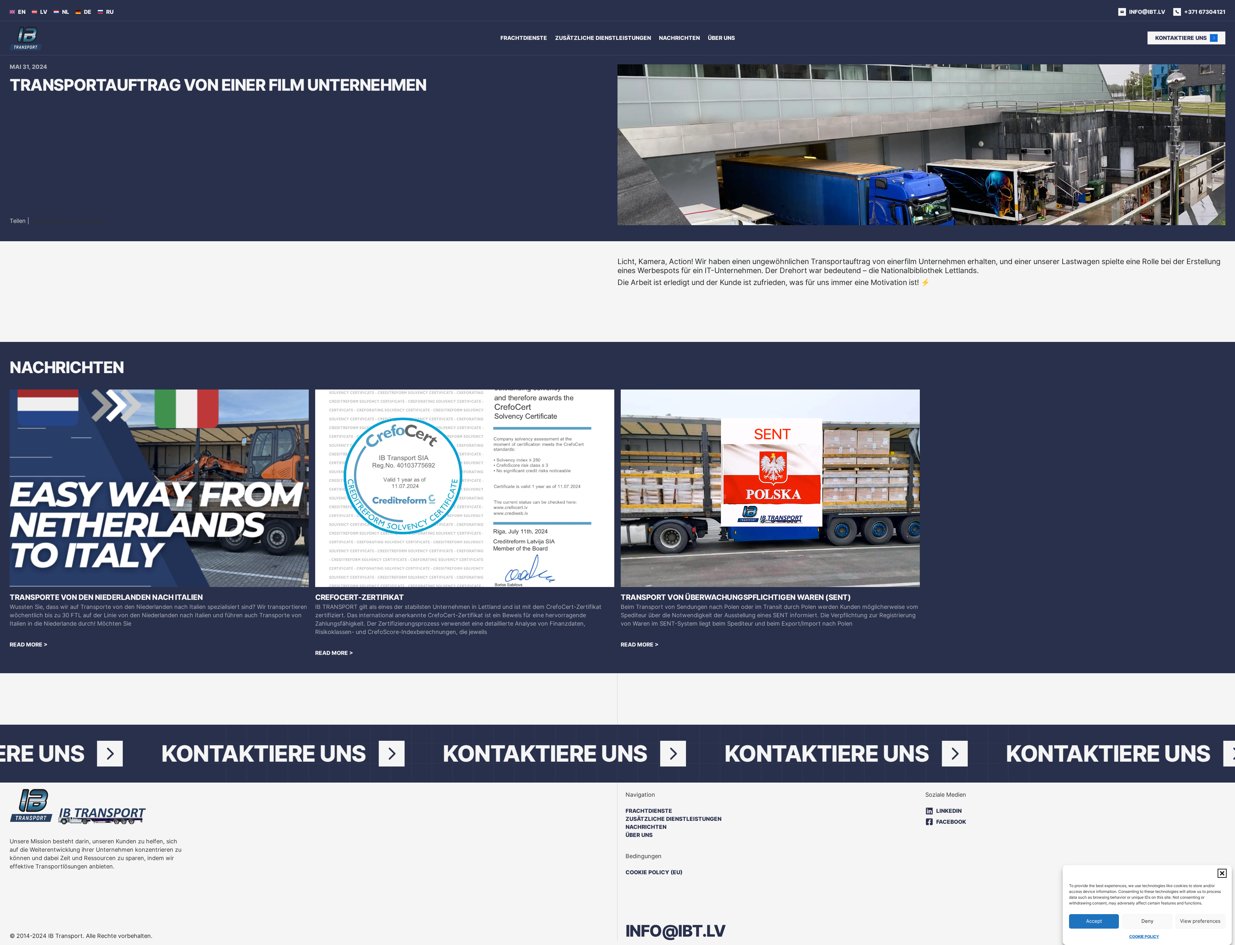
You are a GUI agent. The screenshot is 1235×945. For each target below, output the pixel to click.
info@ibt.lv (676, 930)
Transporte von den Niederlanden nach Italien (106, 597)
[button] (1222, 873)
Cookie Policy (1144, 936)
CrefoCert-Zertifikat (359, 597)
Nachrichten (679, 38)
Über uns (721, 38)
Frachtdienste (523, 38)
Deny (1147, 921)
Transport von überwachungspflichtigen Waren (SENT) (736, 597)
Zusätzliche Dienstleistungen (603, 38)
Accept (1094, 921)
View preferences (1200, 921)
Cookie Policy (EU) (654, 872)
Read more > (29, 644)
